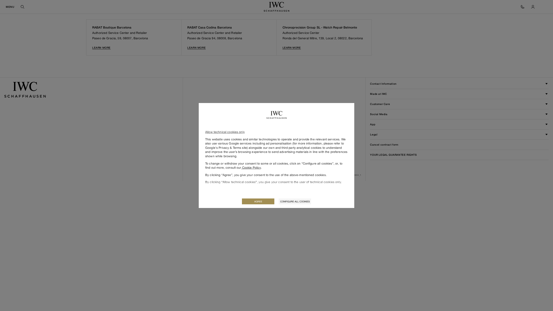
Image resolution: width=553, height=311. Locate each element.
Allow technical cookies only (225, 132)
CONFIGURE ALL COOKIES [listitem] (295, 201)
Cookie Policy (251, 167)
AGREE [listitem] (258, 201)
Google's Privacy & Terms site (226, 147)
